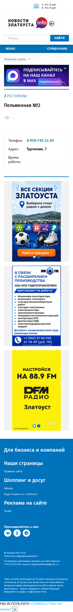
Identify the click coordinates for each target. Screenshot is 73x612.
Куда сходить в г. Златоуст (21, 494)
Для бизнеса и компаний (34, 450)
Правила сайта (13, 471)
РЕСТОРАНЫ (17, 96)
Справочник (57, 49)
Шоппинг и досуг (24, 480)
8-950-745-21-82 (40, 140)
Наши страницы (23, 463)
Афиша (8, 488)
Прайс (8, 511)
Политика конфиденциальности (21, 555)
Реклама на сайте (25, 503)
